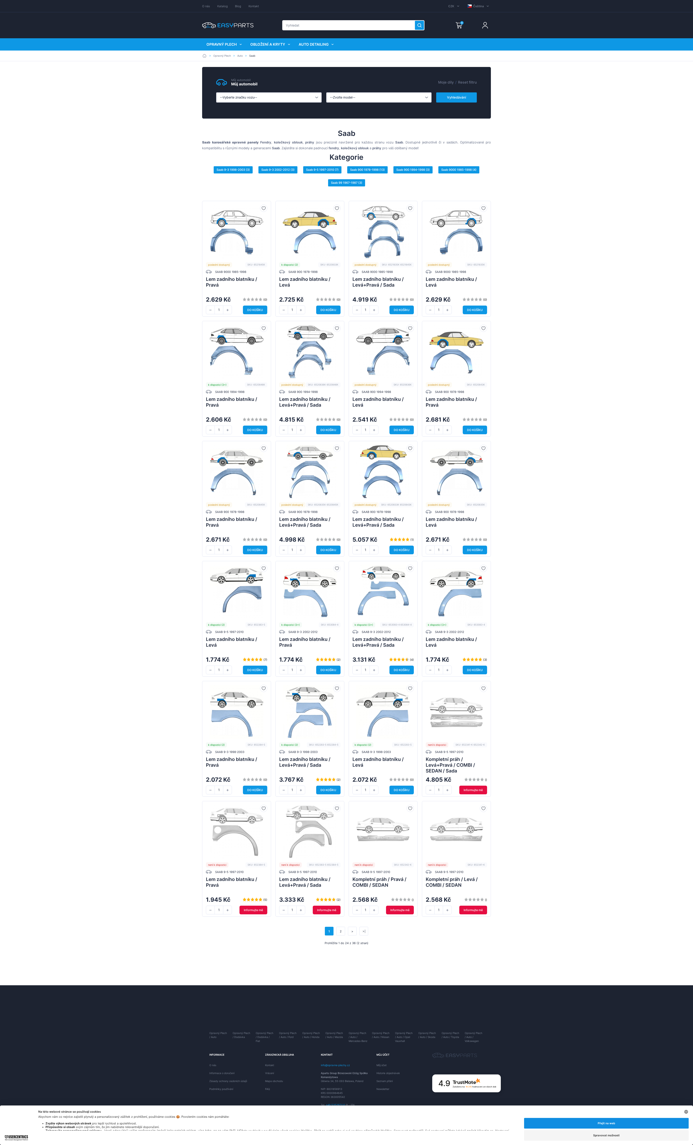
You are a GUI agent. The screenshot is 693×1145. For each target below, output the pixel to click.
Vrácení (269, 1073)
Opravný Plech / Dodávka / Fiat (264, 1036)
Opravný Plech (221, 44)
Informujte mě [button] (473, 790)
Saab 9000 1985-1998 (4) (458, 169)
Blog (238, 6)
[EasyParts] (228, 25)
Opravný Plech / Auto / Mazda (334, 1035)
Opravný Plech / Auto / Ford (288, 1035)
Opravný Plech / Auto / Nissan (380, 1035)
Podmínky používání (221, 1088)
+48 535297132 (335, 1104)
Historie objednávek (388, 1073)
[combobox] (269, 97)
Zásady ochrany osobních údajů (228, 1081)
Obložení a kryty (267, 44)
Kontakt (254, 6)
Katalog (222, 6)
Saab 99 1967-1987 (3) (346, 182)
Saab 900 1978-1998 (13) (367, 169)
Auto (240, 55)
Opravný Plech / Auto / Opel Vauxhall (404, 1036)
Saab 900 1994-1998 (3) (413, 169)
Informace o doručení (221, 1073)
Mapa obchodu (274, 1081)
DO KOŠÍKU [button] (255, 310)
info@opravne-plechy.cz (335, 1065)
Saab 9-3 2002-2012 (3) (278, 169)
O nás (206, 6)
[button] (210, 310)
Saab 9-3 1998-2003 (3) (233, 169)
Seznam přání (384, 1081)
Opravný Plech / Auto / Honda (311, 1035)
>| (364, 931)
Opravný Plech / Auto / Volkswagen (473, 1036)
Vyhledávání (456, 97)
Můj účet (381, 1065)
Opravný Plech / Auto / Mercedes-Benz (358, 1036)
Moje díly (446, 82)
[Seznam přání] (263, 208)
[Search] (419, 25)
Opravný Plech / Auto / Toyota (450, 1035)
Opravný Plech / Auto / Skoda (427, 1035)
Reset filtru (467, 82)
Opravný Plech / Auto (218, 1035)
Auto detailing (314, 44)
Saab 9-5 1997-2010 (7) (322, 169)
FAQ (267, 1088)
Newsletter (382, 1088)
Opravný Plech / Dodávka (241, 1035)
